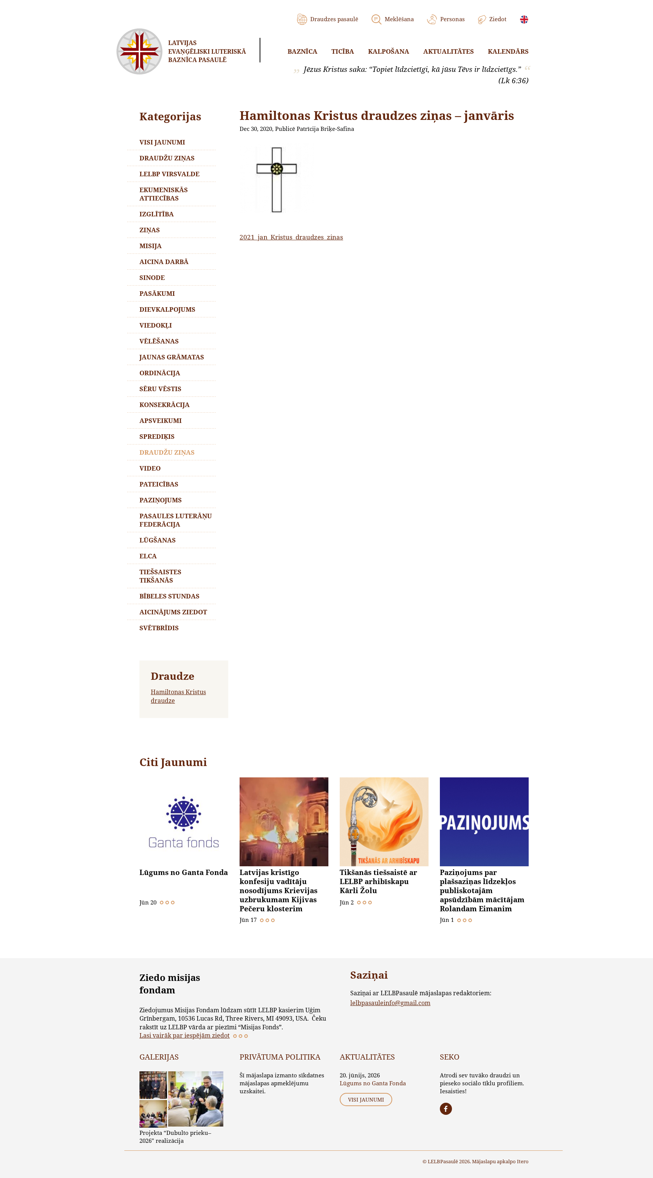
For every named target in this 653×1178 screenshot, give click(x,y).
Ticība (342, 51)
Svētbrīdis (159, 627)
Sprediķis (157, 436)
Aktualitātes (448, 51)
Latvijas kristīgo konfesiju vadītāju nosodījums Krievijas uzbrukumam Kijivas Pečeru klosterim (278, 890)
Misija (150, 245)
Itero (523, 1161)
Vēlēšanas (159, 341)
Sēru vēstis (160, 388)
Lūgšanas (157, 540)
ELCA (148, 556)
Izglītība (156, 214)
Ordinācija (159, 372)
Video (150, 468)
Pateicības (158, 484)
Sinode (152, 277)
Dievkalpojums (167, 309)
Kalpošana (388, 51)
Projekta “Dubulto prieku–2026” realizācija (175, 1136)
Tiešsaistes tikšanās (160, 575)
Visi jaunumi (162, 142)
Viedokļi (155, 325)
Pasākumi (157, 293)
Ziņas (149, 229)
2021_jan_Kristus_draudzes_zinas (291, 237)
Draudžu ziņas (167, 158)
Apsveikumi (160, 420)
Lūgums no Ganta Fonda (183, 872)
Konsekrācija (164, 404)
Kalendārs (508, 51)
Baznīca (302, 51)
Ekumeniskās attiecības (163, 193)
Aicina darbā (164, 261)
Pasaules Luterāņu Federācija (175, 519)
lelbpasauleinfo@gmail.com (390, 1003)
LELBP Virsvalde (169, 173)
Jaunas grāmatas (171, 357)
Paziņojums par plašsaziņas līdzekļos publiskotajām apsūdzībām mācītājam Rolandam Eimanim (482, 890)
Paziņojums (160, 500)
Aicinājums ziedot (173, 612)
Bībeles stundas (169, 596)
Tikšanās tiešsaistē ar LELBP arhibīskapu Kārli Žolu (378, 881)
